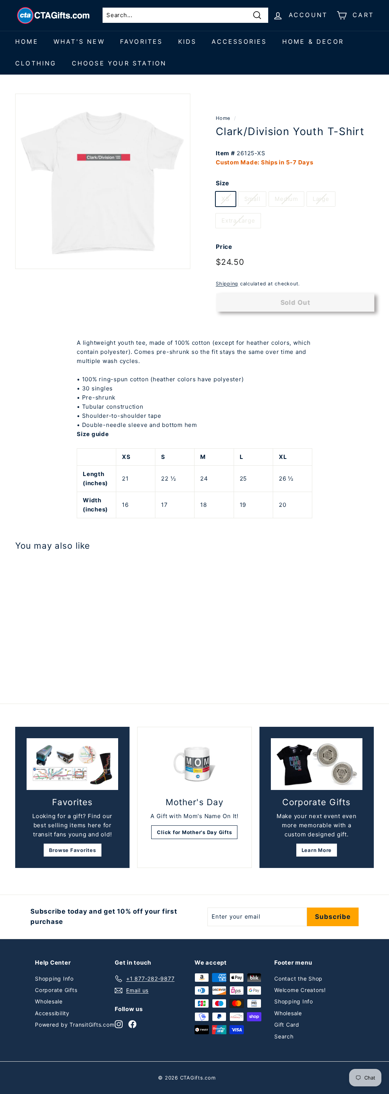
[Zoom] (103, 181)
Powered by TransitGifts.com (74, 1024)
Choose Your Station (119, 63)
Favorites (141, 41)
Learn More (317, 850)
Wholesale (49, 1001)
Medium (286, 198)
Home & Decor (313, 41)
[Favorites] (72, 764)
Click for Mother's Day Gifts (194, 832)
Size (222, 183)
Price (224, 246)
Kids (187, 41)
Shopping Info (54, 978)
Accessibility (52, 1013)
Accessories (239, 41)
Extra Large (238, 220)
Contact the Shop (298, 978)
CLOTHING (36, 63)
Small (252, 198)
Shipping (227, 284)
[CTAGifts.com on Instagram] (119, 1023)
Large (321, 198)
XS (225, 198)
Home (26, 41)
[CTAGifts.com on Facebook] (132, 1023)
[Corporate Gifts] (316, 764)
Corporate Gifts (56, 990)
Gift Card (286, 1024)
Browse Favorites (72, 850)
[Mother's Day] (194, 764)
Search (284, 1036)
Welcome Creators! (300, 990)
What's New (79, 41)
